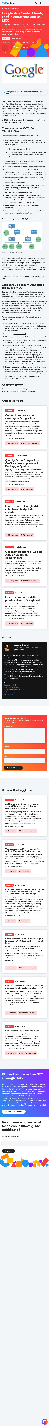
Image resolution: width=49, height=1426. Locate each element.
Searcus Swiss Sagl (11, 690)
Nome (6, 747)
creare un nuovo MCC (30, 161)
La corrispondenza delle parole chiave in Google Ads (23, 599)
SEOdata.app (9, 692)
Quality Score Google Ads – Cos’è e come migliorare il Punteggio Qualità (23, 463)
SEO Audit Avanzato (12, 687)
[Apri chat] (44, 1421)
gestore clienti (18, 334)
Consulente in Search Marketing (27, 647)
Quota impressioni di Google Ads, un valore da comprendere (23, 554)
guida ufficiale (27, 391)
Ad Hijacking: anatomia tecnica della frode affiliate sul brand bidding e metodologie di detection (22, 806)
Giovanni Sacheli (10, 685)
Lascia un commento (31, 443)
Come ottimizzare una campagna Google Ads (20, 416)
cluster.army (8, 694)
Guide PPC (6, 38)
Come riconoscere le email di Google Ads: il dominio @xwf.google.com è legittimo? (24, 987)
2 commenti (25, 871)
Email (6, 756)
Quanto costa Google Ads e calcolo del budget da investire (23, 509)
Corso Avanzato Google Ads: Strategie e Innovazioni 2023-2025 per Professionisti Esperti (24, 940)
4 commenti (28, 489)
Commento (8, 726)
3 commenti (28, 623)
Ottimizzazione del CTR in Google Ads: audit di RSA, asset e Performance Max (23, 850)
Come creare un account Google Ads (22, 1031)
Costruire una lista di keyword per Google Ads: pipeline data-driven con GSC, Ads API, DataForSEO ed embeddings (24, 891)
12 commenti (28, 535)
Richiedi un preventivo (13, 1112)
